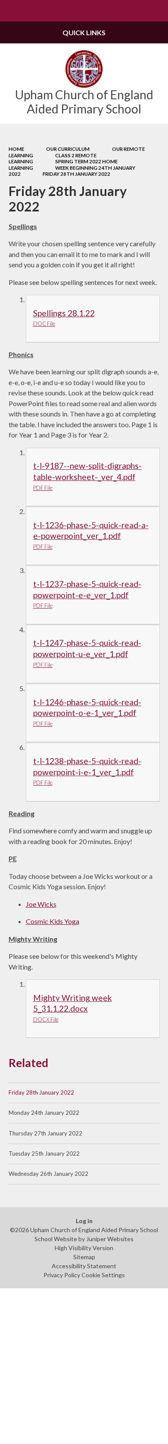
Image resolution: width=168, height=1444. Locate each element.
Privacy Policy (62, 1275)
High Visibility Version (84, 1247)
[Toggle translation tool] (136, 10)
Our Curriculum (68, 149)
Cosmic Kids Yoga (52, 921)
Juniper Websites (110, 1238)
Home (16, 149)
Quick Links (84, 32)
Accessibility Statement (84, 1266)
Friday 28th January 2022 (76, 174)
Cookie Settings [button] (103, 1275)
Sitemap (84, 1256)
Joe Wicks (41, 904)
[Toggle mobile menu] (11, 10)
